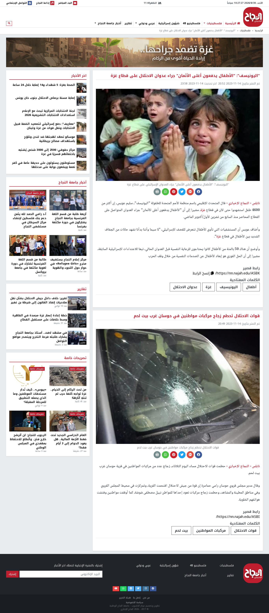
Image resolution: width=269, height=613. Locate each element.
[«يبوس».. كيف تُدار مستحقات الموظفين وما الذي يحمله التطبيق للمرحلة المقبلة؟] (27, 375)
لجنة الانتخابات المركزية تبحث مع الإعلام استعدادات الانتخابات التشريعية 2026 (48, 113)
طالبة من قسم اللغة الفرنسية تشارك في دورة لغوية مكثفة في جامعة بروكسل (28, 265)
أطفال (251, 287)
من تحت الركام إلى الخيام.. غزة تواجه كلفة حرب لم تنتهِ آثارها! (68, 394)
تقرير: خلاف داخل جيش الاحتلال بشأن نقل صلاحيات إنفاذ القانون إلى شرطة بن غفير (38, 300)
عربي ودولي (146, 23)
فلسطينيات (214, 23)
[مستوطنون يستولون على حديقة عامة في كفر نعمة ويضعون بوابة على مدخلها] (81, 165)
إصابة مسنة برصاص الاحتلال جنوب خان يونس (45, 98)
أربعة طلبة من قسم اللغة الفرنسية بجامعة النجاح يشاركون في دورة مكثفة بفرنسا (69, 220)
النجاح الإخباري (253, 17)
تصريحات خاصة (75, 358)
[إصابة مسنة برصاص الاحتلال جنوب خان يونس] (81, 100)
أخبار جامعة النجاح (109, 23)
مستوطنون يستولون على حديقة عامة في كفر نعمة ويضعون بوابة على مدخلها (43, 165)
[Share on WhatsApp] (165, 191)
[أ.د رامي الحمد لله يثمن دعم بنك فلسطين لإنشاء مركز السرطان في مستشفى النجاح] (27, 200)
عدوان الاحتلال (185, 287)
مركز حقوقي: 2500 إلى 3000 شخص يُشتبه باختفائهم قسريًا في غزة (46, 152)
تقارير (128, 23)
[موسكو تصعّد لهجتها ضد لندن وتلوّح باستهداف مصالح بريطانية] (81, 139)
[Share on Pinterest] (173, 191)
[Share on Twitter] (182, 191)
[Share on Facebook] (198, 191)
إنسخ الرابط (202, 273)
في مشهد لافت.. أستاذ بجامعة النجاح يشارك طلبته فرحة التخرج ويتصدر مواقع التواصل (39, 337)
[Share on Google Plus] (190, 191)
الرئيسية (259, 31)
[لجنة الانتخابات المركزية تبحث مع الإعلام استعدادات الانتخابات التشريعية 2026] (81, 113)
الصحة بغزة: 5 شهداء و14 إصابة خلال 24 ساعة (44, 85)
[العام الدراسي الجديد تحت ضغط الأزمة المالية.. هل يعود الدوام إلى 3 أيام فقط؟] (67, 421)
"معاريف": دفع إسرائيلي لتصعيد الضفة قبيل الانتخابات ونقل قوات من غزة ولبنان (44, 126)
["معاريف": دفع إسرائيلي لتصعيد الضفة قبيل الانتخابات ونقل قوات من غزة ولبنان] (81, 126)
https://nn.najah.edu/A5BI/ (238, 516)
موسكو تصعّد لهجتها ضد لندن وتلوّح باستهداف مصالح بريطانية (49, 139)
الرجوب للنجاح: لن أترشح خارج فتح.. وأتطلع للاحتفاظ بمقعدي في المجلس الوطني (28, 441)
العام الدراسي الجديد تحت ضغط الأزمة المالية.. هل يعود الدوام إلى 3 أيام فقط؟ (68, 441)
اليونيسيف (229, 287)
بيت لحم (181, 530)
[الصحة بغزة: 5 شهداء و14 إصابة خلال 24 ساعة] (81, 87)
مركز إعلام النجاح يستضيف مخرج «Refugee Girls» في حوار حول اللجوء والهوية (68, 263)
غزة (208, 287)
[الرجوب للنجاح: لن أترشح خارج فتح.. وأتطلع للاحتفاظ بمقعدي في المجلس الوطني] (27, 421)
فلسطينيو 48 (191, 23)
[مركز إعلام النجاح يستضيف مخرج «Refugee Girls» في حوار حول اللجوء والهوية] (67, 245)
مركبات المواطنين (211, 530)
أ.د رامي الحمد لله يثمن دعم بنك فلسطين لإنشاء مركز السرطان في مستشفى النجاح (29, 220)
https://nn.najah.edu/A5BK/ (237, 273)
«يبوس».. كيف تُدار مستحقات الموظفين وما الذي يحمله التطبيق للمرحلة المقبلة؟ (29, 396)
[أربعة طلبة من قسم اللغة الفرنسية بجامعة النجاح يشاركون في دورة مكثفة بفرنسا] (67, 200)
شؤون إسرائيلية (168, 23)
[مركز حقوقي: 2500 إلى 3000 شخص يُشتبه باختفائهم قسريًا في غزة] (81, 152)
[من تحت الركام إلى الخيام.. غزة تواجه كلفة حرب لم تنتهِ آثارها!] (67, 375)
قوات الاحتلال (245, 530)
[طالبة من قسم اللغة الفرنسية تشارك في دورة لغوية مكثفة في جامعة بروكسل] (27, 245)
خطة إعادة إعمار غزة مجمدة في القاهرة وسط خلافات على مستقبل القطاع (39, 317)
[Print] (157, 191)
